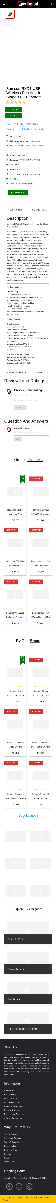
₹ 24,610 (40, 701)
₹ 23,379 (15, 804)
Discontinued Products (14, 1114)
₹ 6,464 (40, 572)
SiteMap (7, 1154)
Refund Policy (40, 210)
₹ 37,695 (15, 520)
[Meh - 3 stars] (24, 395)
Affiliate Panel (10, 1162)
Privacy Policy (10, 1094)
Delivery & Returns (12, 1110)
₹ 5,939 (15, 572)
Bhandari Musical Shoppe (33, 146)
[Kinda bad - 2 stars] (20, 395)
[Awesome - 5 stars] (31, 395)
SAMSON (21, 155)
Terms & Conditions (12, 1142)
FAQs (6, 1158)
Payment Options (11, 1102)
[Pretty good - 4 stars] (27, 395)
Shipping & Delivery (12, 1138)
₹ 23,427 (40, 804)
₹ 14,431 (40, 623)
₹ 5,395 (15, 623)
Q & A (39, 372)
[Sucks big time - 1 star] (16, 395)
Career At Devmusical (13, 1106)
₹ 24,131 (15, 753)
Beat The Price (10, 1098)
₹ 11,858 (15, 701)
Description (16, 210)
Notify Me (18, 192)
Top (28, 815)
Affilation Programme (13, 1118)
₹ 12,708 (40, 520)
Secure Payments (11, 1134)
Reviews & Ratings (16, 372)
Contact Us (9, 1090)
